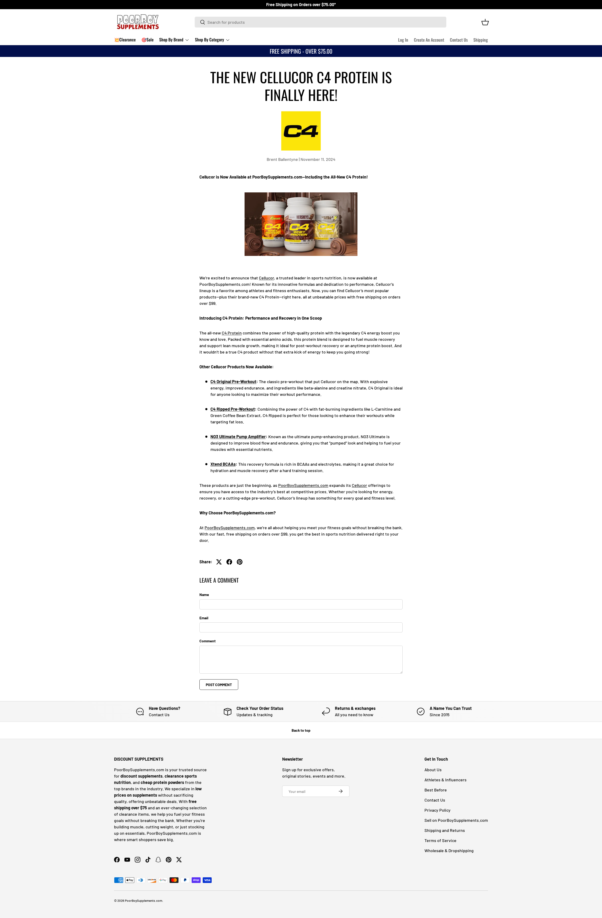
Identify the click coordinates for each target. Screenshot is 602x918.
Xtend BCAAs (223, 464)
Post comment (219, 684)
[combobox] (321, 22)
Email (203, 618)
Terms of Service (440, 840)
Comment (207, 641)
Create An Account (429, 40)
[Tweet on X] (219, 562)
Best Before (435, 789)
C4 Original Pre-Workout (233, 381)
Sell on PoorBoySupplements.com (456, 820)
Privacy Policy (437, 810)
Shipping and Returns (444, 830)
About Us (433, 769)
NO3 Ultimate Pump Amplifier (238, 436)
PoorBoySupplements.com (303, 485)
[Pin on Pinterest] (239, 562)
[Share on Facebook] (229, 562)
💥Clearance (125, 39)
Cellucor (266, 277)
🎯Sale (147, 39)
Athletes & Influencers (445, 779)
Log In (403, 40)
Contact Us (459, 40)
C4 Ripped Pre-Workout (232, 409)
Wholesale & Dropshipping (449, 850)
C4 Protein (232, 332)
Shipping (480, 40)
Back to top (301, 730)
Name (204, 594)
